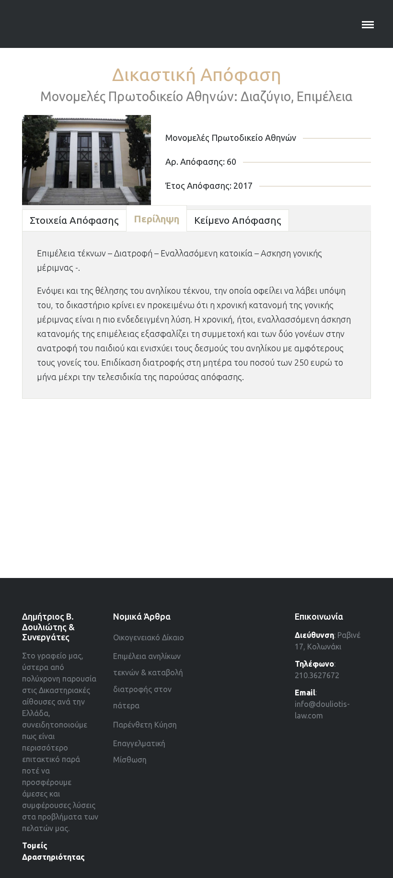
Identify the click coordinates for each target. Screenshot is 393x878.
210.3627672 (317, 675)
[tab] (74, 220)
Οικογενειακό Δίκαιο (148, 637)
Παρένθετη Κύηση (145, 724)
